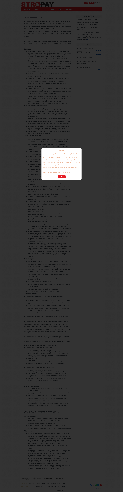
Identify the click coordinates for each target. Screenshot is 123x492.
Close (61, 177)
